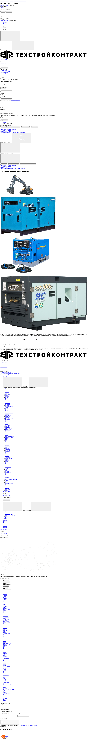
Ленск (6, 486)
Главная (4, 122)
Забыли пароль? (4, 100)
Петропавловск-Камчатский (11, 479)
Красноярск (7, 464)
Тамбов (7, 410)
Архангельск (8, 411)
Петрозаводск (8, 417)
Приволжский (5, 585)
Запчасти (9, 372)
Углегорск (7, 484)
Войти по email (3, 87)
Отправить (3, 109)
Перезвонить (3, 726)
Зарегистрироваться (15, 100)
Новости (11, 1)
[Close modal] (0, 78)
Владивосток (8, 473)
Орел (6, 398)
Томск (6, 469)
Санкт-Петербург (9, 418)
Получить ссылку (4, 120)
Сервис (4, 525)
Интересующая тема (4, 713)
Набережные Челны (9, 436)
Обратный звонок (4, 68)
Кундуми (7, 488)
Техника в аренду (4, 374)
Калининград (8, 415)
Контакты (24, 1)
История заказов (6, 23)
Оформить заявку (12, 20)
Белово (6, 461)
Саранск (7, 443)
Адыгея (7, 426)
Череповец (7, 421)
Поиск (2, 6)
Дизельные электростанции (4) (14, 126)
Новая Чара (7, 485)
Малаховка (7, 403)
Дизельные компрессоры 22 (19, 168)
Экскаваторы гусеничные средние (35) (8, 129)
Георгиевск (7, 430)
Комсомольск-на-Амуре (10, 474)
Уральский (5, 587)
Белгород (7, 392)
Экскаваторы (3, 194)
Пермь (6, 441)
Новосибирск (8, 467)
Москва (2, 5)
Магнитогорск (8, 451)
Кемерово (7, 463)
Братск (6, 470)
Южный (4, 583)
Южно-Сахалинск (9, 483)
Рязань (6, 399)
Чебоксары (7, 449)
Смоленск (7, 389)
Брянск (6, 393)
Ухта (6, 420)
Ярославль (7, 404)
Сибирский (5, 588)
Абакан (6, 459)
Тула (6, 401)
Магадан (7, 475)
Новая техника (3, 372)
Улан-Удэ (7, 480)
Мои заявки (5, 24)
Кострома (7, 396)
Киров (6, 435)
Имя (1, 704)
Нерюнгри (7, 478)
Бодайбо (7, 471)
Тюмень (7, 456)
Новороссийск (8, 427)
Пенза (6, 440)
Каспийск (7, 432)
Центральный (5, 580)
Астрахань (7, 422)
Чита (6, 481)
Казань (6, 434)
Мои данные (5, 22)
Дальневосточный (6, 589)
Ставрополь (7, 431)
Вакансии (20, 1)
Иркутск (7, 462)
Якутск (6, 482)
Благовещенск (8, 472)
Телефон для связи (4, 709)
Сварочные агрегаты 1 (24, 164)
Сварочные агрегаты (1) (25, 126)
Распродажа (10, 374)
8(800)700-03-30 (3, 63)
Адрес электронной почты (6, 711)
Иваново (7, 409)
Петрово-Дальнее (9, 406)
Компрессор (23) (34, 126)
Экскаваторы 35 (4, 164)
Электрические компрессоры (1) (19, 132)
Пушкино (7, 405)
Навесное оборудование (15, 373)
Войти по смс (3, 88)
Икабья (6, 490)
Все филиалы (6, 5)
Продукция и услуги (7, 501)
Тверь (6, 400)
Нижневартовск (8, 452)
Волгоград (7, 425)
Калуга (6, 408)
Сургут (6, 454)
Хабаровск (7, 489)
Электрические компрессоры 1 (7, 168)
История (7, 1)
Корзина (2, 7)
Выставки (16, 1)
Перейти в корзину (4, 20)
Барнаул (7, 460)
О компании (3, 1)
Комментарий (3, 718)
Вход (5, 6)
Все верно (3, 11)
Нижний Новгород (9, 437)
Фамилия (2, 706)
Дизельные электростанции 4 (13, 164)
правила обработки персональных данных (28, 725)
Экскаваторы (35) (4, 126)
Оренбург (7, 438)
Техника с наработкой (7, 123)
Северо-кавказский (6, 584)
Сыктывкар (7, 419)
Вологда (7, 414)
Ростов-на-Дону (8, 428)
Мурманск (7, 416)
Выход (4, 27)
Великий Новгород (9, 413)
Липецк (7, 407)
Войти (9, 100)
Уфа (6, 447)
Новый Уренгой (8, 453)
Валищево (7, 390)
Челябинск (7, 457)
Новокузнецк (8, 466)
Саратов (7, 445)
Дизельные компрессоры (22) (6, 132)
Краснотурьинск (8, 458)
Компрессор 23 (32, 164)
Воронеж (7, 395)
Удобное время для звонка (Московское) (8, 715)
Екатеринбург (8, 450)
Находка (7, 477)
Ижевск (7, 448)
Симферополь (8, 429)
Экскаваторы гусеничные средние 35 (8, 165)
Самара (6, 442)
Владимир (7, 394)
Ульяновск (7, 446)
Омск (6, 468)
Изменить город (9, 11)
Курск (6, 397)
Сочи (6, 424)
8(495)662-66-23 (3, 59)
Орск (6, 439)
